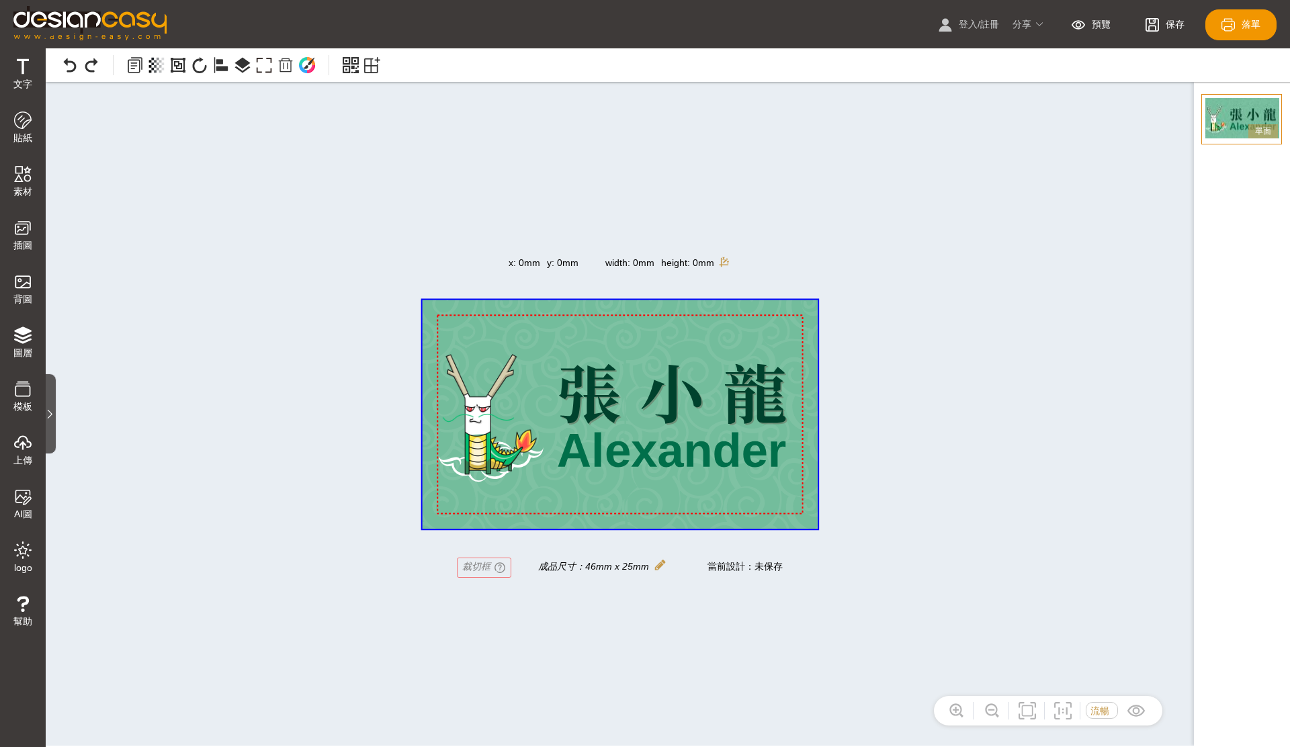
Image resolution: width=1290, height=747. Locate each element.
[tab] (23, 75)
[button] (1028, 25)
